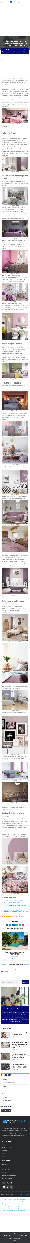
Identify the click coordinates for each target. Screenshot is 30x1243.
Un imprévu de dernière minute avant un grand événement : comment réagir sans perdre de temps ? (20, 1045)
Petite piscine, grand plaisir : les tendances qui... (15, 953)
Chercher (25, 982)
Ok (15, 1240)
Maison (4, 1090)
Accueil (4, 50)
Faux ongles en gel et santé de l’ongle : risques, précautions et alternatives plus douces (20, 1055)
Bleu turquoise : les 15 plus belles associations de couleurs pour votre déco (16, 910)
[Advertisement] (15, 21)
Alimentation (5, 1079)
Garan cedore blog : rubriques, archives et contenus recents (15, 1204)
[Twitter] (6, 1110)
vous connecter (11, 969)
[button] (7, 925)
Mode (3, 1093)
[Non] (28, 1237)
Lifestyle (4, 1086)
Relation (4, 1097)
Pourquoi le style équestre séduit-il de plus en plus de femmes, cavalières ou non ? (19, 1066)
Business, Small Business (8, 1082)
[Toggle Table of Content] (12, 127)
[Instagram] (9, 1110)
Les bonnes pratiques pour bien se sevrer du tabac (20, 1033)
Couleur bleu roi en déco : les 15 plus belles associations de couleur (14, 901)
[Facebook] (2, 1110)
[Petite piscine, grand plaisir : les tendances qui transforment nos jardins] (15, 941)
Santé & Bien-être (6, 1100)
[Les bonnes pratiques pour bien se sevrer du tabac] (5, 1035)
